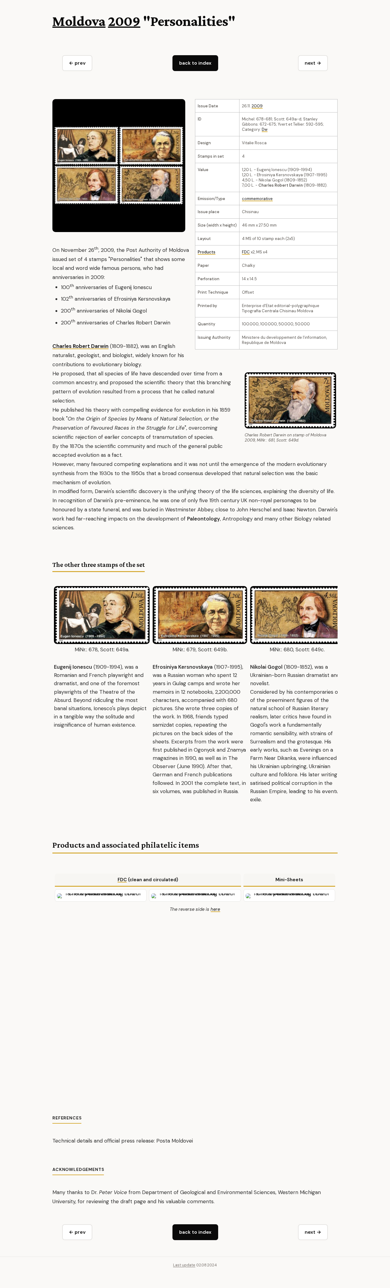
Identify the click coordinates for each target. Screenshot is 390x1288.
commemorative (257, 198)
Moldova (78, 21)
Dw (265, 129)
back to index (195, 63)
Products (206, 252)
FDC (246, 252)
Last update (184, 1265)
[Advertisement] (195, 1004)
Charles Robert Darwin (80, 346)
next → (313, 63)
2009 (124, 21)
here (215, 909)
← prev (77, 63)
